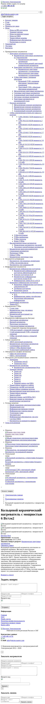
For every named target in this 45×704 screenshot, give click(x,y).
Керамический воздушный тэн (21, 314)
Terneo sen (18, 375)
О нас (7, 22)
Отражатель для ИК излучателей (22, 387)
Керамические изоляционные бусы (27, 367)
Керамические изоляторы (19, 365)
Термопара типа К (21, 361)
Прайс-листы (6, 619)
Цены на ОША (15, 36)
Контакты (9, 48)
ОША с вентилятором (18, 356)
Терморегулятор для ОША (24, 383)
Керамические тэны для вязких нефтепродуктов (21, 311)
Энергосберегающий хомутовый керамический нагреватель (30, 64)
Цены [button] (7, 28)
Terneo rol (17, 373)
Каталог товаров (11, 20)
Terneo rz (17, 379)
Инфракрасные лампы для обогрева (27, 296)
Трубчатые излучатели (22, 288)
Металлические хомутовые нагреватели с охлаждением (28, 74)
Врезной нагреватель (17, 322)
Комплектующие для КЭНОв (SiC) (23, 397)
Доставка (8, 46)
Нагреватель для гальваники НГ (22, 265)
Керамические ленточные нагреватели (24, 344)
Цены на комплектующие (19, 34)
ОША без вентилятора (18, 354)
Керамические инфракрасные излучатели (25, 269)
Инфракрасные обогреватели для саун (24, 417)
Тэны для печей (15, 316)
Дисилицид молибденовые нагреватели (29, 247)
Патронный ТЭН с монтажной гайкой (19, 472)
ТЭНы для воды (20, 239)
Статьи (7, 24)
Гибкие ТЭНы (15, 255)
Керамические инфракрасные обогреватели (26, 292)
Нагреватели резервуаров (14, 259)
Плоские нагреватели (18, 103)
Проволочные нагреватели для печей (28, 245)
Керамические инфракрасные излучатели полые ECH (25, 278)
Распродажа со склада (18, 42)
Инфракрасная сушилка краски (21, 411)
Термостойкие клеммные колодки (22, 389)
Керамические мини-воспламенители (24, 249)
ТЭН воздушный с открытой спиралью (24, 330)
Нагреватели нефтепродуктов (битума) (19, 318)
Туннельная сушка (16, 413)
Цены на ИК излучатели (19, 30)
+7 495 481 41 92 (7, 636)
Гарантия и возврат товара (11, 623)
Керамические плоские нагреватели (27, 107)
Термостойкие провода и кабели (22, 385)
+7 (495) (8, 6)
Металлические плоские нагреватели (28, 105)
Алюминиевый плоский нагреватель (28, 111)
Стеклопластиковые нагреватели (22, 326)
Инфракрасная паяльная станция (22, 409)
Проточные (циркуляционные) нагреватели (21, 446)
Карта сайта (5, 625)
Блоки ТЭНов (19, 241)
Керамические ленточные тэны (21, 257)
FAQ (2, 617)
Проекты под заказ (12, 26)
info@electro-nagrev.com (9, 14)
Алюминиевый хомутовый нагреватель (28, 95)
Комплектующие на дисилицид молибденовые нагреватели (21, 400)
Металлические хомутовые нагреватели (29, 91)
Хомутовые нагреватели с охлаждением (29, 67)
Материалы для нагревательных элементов (21, 358)
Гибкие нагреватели (12, 340)
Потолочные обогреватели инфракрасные (24, 299)
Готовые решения (11, 403)
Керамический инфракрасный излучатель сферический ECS (25, 272)
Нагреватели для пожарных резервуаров (25, 261)
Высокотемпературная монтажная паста (24, 391)
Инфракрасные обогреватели (20, 40)
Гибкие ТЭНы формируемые (20, 348)
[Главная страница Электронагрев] (11, 2)
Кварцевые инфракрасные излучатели (24, 283)
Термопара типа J (20, 363)
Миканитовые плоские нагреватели (27, 109)
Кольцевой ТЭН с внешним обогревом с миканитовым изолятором (28, 83)
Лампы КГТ (14, 304)
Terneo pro (18, 371)
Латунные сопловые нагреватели (26, 97)
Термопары (14, 359)
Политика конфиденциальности (13, 621)
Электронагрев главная (14, 495)
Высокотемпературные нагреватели (23, 243)
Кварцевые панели (21, 290)
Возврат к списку (7, 575)
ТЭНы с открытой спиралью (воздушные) (21, 328)
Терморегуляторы (16, 32)
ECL (15, 294)
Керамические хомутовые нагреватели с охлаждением (28, 70)
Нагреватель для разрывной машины (19, 452)
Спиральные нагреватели (19, 251)
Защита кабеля (15, 395)
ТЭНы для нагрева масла (19, 263)
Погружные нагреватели (19, 320)
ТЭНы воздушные (21, 235)
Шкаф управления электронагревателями (25, 405)
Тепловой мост (15, 415)
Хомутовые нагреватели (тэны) (21, 54)
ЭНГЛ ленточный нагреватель (21, 342)
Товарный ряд (10, 44)
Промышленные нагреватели (16, 52)
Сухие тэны (14, 308)
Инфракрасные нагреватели (15, 267)
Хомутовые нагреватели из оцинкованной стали (24, 100)
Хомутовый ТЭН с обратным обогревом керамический (29, 88)
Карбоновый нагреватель (19, 302)
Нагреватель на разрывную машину (23, 421)
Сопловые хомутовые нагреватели (27, 93)
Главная (4, 615)
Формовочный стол (17, 407)
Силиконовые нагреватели (20, 346)
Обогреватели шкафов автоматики (18, 352)
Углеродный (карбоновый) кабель (22, 350)
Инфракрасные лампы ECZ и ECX (27, 281)
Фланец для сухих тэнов (14, 434)
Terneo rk (17, 381)
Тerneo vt (17, 377)
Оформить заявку (7, 545)
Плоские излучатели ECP (23, 275)
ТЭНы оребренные (21, 237)
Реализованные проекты (14, 499)
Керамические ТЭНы (13, 306)
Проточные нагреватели (19, 324)
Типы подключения (12, 423)
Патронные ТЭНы (16, 253)
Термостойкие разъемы (18, 38)
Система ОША (15, 419)
